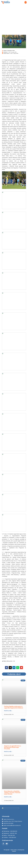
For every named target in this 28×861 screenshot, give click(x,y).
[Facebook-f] (3, 843)
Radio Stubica (14, 849)
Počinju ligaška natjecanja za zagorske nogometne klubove (13, 707)
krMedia (14, 851)
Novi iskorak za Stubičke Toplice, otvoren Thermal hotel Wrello (12, 792)
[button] (25, 2)
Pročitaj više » (8, 710)
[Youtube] (6, 843)
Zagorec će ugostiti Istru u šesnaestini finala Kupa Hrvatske (12, 747)
